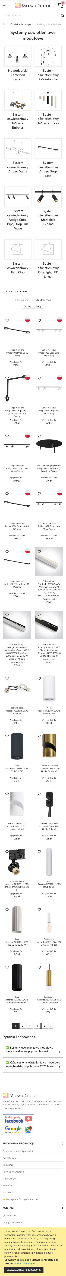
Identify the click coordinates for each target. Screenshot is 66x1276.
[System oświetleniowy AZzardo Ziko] (48, 56)
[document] (33, 1252)
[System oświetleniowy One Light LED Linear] (48, 249)
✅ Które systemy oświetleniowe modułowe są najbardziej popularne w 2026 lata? (33, 1064)
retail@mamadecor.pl (14, 1222)
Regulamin (8, 1165)
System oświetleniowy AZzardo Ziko (48, 74)
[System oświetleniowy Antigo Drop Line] (48, 148)
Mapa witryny (10, 1178)
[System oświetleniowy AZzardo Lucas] (48, 100)
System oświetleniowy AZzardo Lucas (48, 118)
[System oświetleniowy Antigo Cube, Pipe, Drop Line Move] (17, 197)
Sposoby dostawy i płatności (18, 1151)
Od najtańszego (42, 300)
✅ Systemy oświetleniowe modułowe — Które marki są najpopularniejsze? (31, 1049)
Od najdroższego (33, 306)
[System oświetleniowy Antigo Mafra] (17, 148)
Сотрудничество (29, 1199)
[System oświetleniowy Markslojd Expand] (48, 197)
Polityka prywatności (13, 1171)
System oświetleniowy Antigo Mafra (17, 167)
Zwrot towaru (10, 1158)
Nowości (7, 1185)
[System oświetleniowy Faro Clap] (17, 249)
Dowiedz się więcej (24, 1263)
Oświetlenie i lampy (21, 24)
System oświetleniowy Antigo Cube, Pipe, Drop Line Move (18, 219)
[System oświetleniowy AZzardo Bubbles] (17, 100)
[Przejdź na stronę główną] (4, 24)
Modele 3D (8, 1192)
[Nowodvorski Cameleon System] (17, 56)
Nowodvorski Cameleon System (18, 74)
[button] (7, 320)
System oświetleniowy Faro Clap (17, 267)
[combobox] (33, 15)
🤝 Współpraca (10, 1199)
